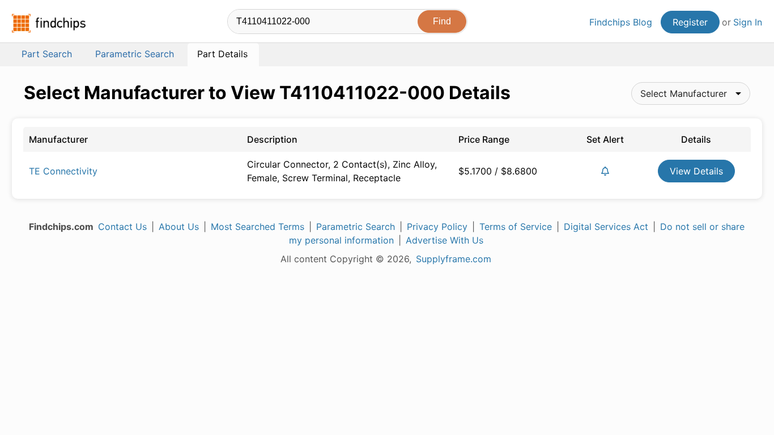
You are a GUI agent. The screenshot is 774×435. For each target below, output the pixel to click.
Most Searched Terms (257, 226)
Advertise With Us (444, 240)
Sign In (747, 22)
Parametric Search (355, 226)
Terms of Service (515, 226)
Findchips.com (49, 23)
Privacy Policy (437, 226)
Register (690, 22)
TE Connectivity (63, 171)
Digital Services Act (606, 226)
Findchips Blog (620, 22)
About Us (179, 226)
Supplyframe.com (453, 259)
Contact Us (122, 226)
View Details (696, 171)
